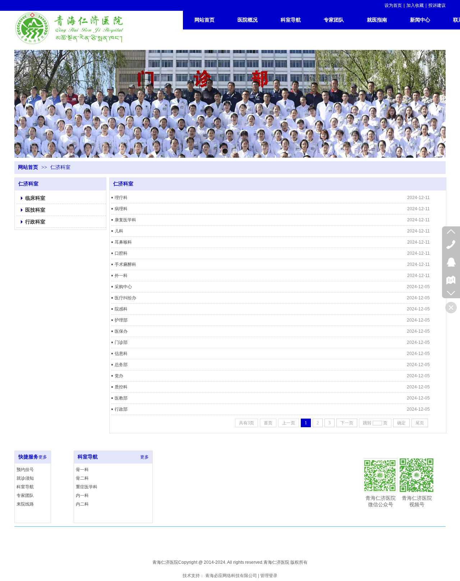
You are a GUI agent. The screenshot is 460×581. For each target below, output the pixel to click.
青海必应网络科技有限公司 (231, 575)
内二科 (82, 504)
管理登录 (268, 575)
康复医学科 (125, 219)
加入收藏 (415, 5)
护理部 (121, 320)
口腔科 (121, 253)
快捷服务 (28, 457)
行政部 (121, 409)
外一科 (121, 275)
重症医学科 (86, 486)
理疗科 (121, 197)
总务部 (121, 364)
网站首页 (28, 167)
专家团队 (25, 495)
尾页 (419, 422)
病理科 (121, 208)
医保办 (121, 331)
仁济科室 (60, 167)
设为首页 (393, 5)
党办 (119, 375)
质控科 (121, 386)
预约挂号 (25, 469)
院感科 (121, 309)
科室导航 (25, 486)
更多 (42, 457)
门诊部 (121, 342)
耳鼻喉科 (123, 242)
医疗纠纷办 (125, 297)
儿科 (119, 231)
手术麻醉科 (125, 264)
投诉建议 (437, 5)
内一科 (82, 495)
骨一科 (82, 469)
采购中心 (123, 286)
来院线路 (25, 504)
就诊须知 (25, 478)
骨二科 (82, 478)
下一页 (346, 422)
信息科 (121, 353)
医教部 (121, 398)
